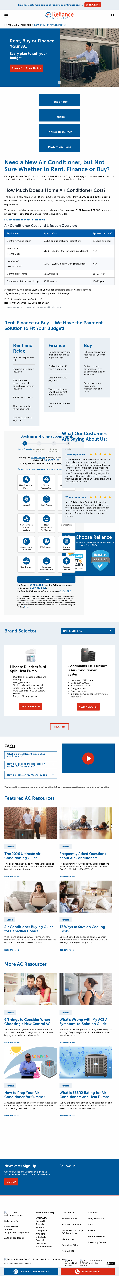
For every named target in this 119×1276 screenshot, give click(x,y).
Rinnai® (40, 1227)
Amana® (40, 1233)
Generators (66, 525)
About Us (93, 1212)
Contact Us (68, 1212)
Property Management (16, 1232)
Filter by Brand (72, 630)
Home (7, 24)
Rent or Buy (59, 101)
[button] (113, 15)
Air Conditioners (22, 24)
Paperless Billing (70, 1245)
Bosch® (40, 1240)
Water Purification (46, 486)
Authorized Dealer (14, 1238)
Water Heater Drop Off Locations (72, 1232)
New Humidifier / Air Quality (46, 527)
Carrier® (40, 1221)
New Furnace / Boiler (26, 486)
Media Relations (97, 1236)
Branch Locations (71, 1224)
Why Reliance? (96, 1218)
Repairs (60, 117)
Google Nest (42, 1230)
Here (26, 607)
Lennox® (41, 1243)
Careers (92, 1230)
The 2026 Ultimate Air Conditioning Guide (22, 856)
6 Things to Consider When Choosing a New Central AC (27, 1021)
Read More (10, 876)
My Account (68, 1239)
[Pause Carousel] (59, 83)
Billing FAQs (68, 1251)
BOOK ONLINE (38, 457)
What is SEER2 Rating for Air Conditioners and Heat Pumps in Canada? (84, 1095)
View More (59, 726)
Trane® (40, 1224)
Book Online (93, 4)
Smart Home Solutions (26, 548)
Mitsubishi (41, 1237)
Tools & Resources (59, 132)
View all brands (44, 1246)
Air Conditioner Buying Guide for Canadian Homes (29, 929)
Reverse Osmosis (66, 568)
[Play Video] (88, 758)
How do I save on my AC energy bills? (27, 774)
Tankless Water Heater (46, 568)
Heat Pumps (46, 505)
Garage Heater (66, 548)
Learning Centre (97, 1242)
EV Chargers (46, 547)
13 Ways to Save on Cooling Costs (82, 929)
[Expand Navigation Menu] (8, 15)
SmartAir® (41, 1217)
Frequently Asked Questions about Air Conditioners (82, 856)
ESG (90, 1224)
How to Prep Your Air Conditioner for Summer (24, 1095)
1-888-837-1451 (52, 460)
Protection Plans (59, 147)
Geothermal (26, 567)
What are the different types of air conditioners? (26, 755)
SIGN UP (11, 1181)
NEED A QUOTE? (30, 706)
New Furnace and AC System (26, 527)
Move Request (69, 1218)
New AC (26, 505)
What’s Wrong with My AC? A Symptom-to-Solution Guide (83, 1021)
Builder (8, 1229)
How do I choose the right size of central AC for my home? (26, 765)
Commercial (11, 1226)
